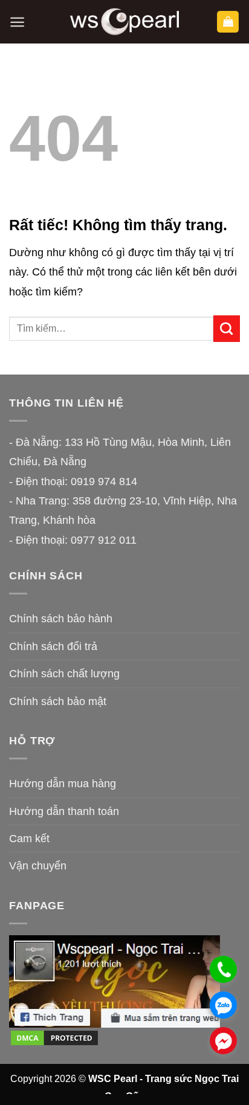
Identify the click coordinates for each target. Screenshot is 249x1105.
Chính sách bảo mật (57, 701)
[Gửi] (226, 328)
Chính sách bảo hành (60, 619)
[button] (17, 22)
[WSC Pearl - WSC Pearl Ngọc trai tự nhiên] (124, 22)
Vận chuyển (37, 866)
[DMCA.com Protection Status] (54, 1037)
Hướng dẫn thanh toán (64, 811)
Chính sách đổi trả (53, 646)
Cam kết (29, 839)
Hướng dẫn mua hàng (62, 784)
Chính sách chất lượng (64, 674)
